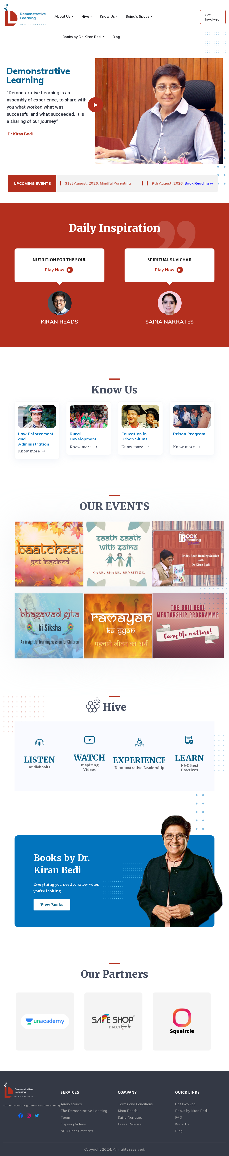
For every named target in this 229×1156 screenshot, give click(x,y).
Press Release (130, 1124)
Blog (178, 1131)
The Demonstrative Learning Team (84, 1114)
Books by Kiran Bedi (191, 1111)
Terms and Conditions (135, 1104)
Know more (29, 451)
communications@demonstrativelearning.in (28, 1105)
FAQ (178, 1117)
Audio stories (71, 1104)
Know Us (182, 1124)
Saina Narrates (130, 1117)
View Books (51, 904)
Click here (50, 553)
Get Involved (212, 17)
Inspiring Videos (73, 1124)
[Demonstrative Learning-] (25, 15)
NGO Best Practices (77, 1131)
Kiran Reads (128, 1111)
